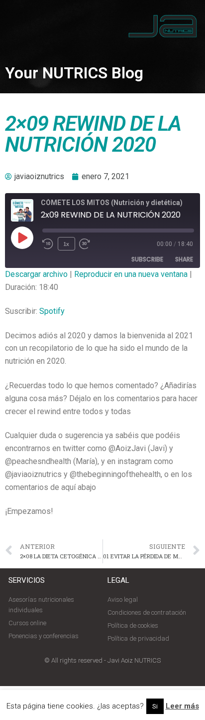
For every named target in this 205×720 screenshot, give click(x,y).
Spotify (52, 311)
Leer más (182, 706)
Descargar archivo (36, 274)
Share (184, 259)
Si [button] (155, 706)
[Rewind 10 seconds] (48, 244)
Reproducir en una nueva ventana (131, 274)
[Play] (22, 237)
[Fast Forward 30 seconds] (90, 244)
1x (66, 243)
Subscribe (147, 259)
